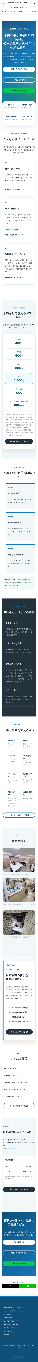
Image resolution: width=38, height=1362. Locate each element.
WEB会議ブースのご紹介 (11, 1324)
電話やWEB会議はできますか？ (15, 1089)
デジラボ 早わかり (9, 1321)
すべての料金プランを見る (19, 441)
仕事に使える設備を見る (15, 189)
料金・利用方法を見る (19, 69)
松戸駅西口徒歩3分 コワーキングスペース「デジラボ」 (19, 4)
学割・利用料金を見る (14, 235)
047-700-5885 (13, 1148)
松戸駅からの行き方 (19, 80)
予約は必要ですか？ (11, 1068)
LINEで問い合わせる (19, 91)
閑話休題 (6, 1334)
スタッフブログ (8, 1331)
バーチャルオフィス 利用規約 (13, 1307)
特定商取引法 (8, 1314)
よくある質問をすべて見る (19, 1106)
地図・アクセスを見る (19, 1253)
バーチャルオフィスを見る (19, 1032)
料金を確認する (19, 1242)
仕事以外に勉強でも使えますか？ (15, 1082)
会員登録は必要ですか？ (12, 1075)
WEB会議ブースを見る (14, 277)
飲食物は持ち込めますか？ (13, 1096)
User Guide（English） (11, 1311)
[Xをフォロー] (10, 1286)
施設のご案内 (8, 1317)
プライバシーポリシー (10, 1304)
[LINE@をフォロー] (27, 1286)
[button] (34, 684)
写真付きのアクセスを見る (19, 1189)
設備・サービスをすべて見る (19, 815)
